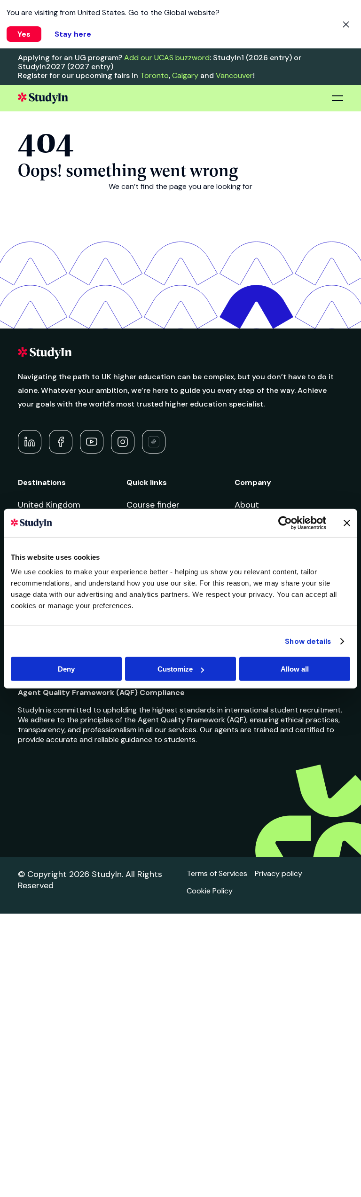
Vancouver (234, 75)
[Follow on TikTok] (153, 442)
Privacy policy (278, 873)
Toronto (154, 75)
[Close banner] (347, 522)
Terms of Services (217, 873)
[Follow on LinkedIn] (29, 442)
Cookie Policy (210, 891)
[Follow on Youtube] (91, 442)
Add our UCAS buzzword (167, 58)
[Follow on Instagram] (122, 442)
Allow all (295, 669)
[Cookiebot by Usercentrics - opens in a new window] (285, 523)
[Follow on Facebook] (60, 442)
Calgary (185, 75)
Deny (66, 669)
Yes (24, 34)
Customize (175, 669)
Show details (308, 641)
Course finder (153, 504)
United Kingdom (49, 504)
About (247, 504)
